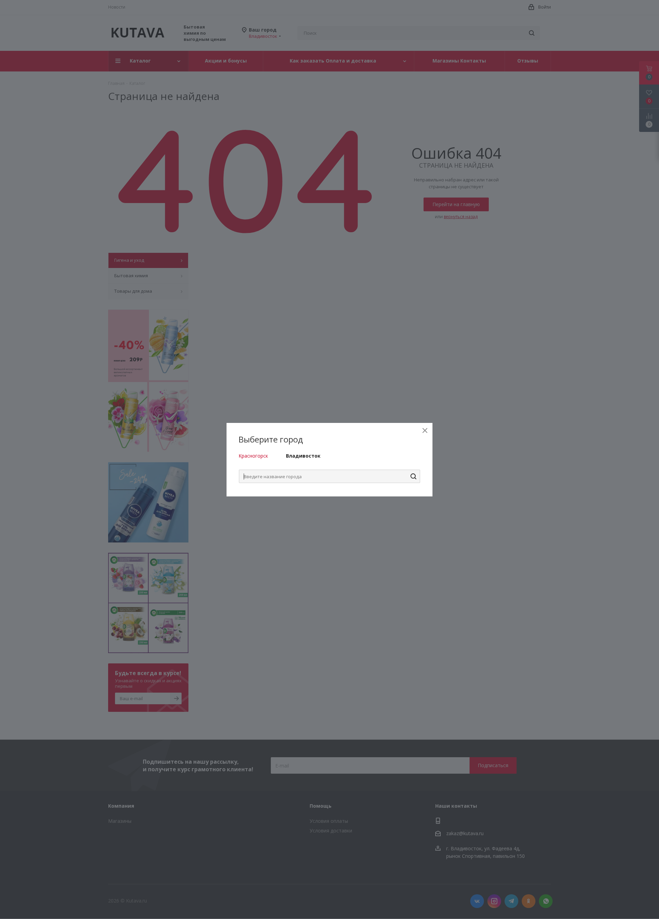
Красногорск (253, 455)
